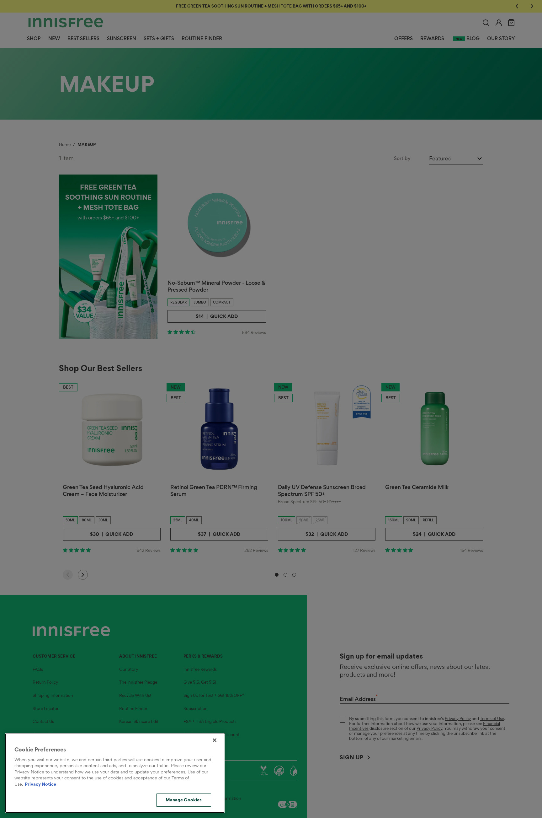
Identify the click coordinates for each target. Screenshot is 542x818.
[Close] (214, 740)
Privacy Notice (40, 784)
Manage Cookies (184, 800)
